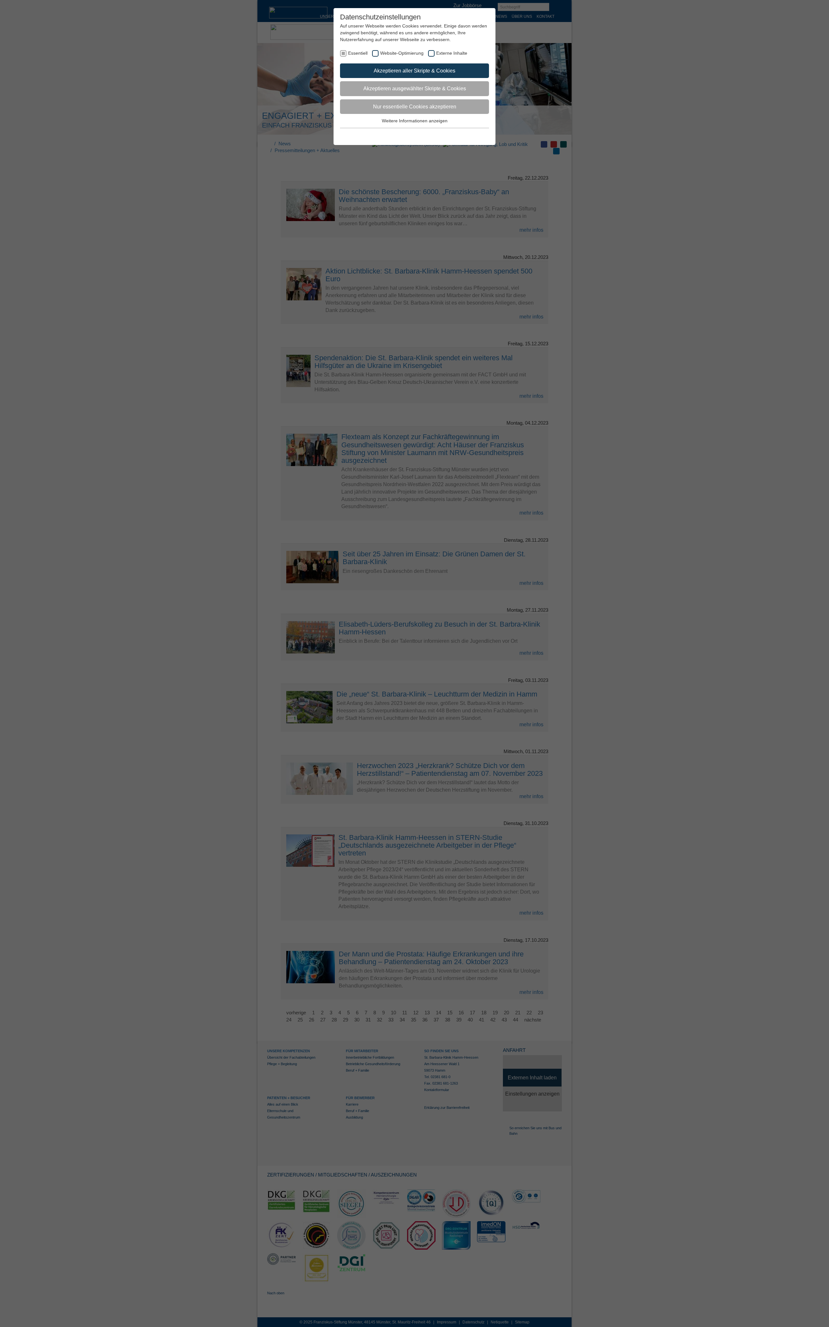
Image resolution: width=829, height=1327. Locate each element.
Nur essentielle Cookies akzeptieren (414, 106)
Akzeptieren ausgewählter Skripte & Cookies (414, 88)
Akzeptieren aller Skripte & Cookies (414, 70)
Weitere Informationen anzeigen (415, 120)
